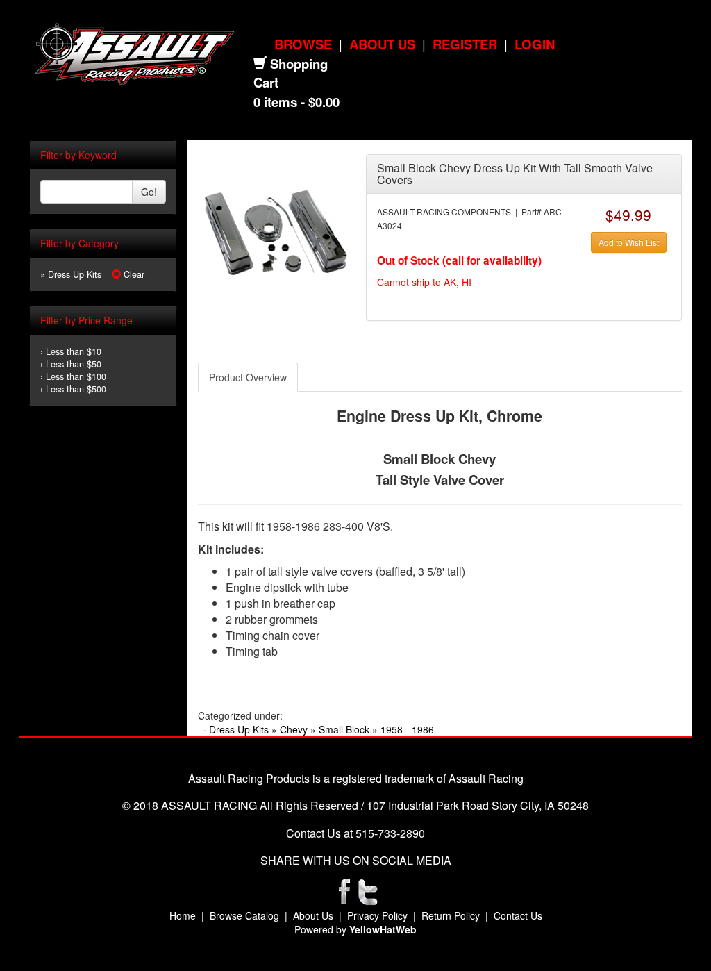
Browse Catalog (244, 915)
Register (465, 44)
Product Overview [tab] (248, 377)
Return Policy (450, 915)
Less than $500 (76, 389)
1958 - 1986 (407, 729)
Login (535, 44)
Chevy (294, 729)
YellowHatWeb (383, 929)
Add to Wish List (629, 242)
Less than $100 (76, 376)
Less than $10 (73, 351)
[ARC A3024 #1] (276, 231)
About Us (382, 44)
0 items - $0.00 (296, 101)
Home (182, 915)
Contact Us (518, 915)
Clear (132, 274)
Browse (303, 44)
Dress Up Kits (239, 729)
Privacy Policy (377, 915)
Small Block (344, 729)
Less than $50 (73, 364)
